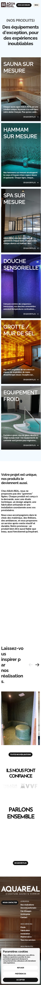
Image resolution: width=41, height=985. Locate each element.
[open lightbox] (18, 718)
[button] (37, 665)
